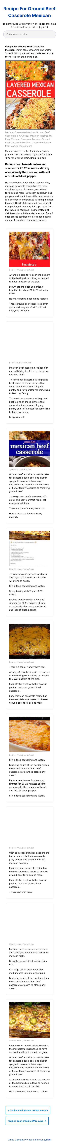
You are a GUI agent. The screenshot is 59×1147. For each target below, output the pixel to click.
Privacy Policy (32, 1139)
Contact (19, 1139)
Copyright (45, 1139)
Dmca (11, 1139)
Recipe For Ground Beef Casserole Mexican (29, 12)
